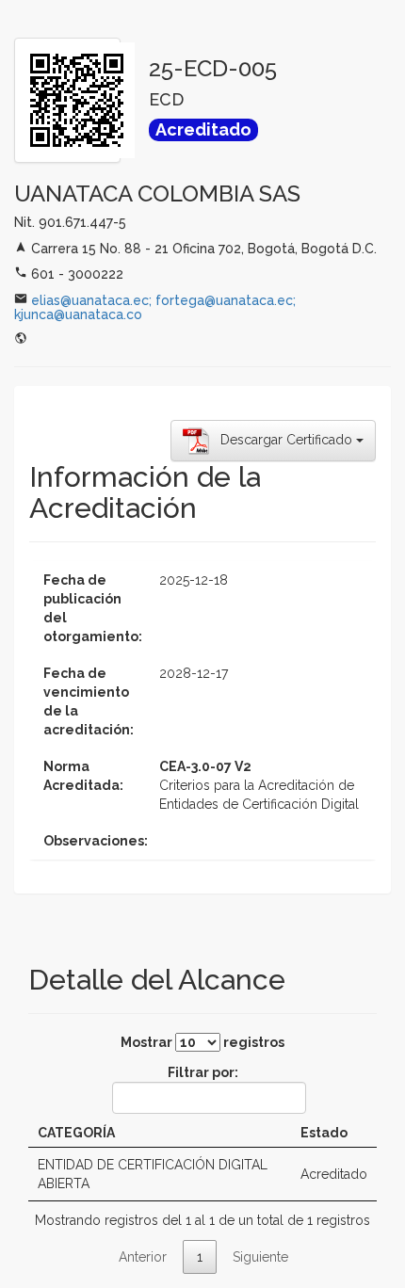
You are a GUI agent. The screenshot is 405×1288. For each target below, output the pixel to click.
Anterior (143, 1256)
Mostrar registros (202, 1042)
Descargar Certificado (282, 438)
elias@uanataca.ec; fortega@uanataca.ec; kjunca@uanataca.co (155, 307)
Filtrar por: (203, 1072)
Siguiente (260, 1256)
